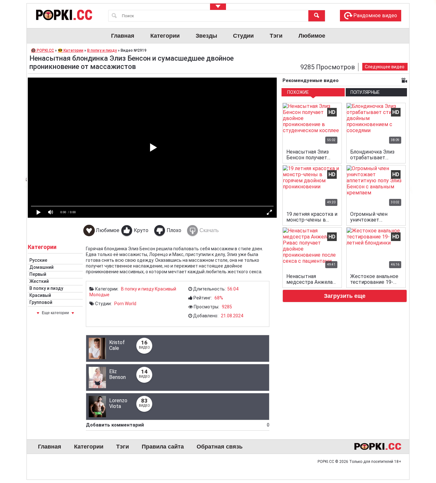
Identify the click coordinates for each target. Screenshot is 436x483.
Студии (243, 36)
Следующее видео (384, 66)
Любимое (311, 36)
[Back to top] (418, 452)
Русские (38, 260)
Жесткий (39, 281)
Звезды (206, 36)
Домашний (41, 267)
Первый (37, 274)
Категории (165, 36)
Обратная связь (220, 446)
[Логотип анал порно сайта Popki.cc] (63, 14)
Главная (122, 36)
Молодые (99, 294)
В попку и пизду (46, 288)
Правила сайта (163, 446)
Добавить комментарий (177, 425)
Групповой (40, 302)
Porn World (125, 303)
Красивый (40, 295)
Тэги (276, 36)
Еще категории (55, 313)
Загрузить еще (344, 296)
